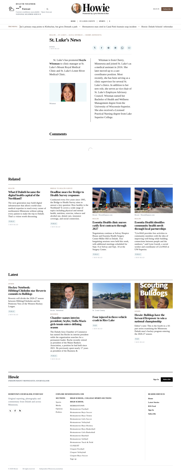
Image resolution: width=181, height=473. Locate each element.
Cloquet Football (77, 449)
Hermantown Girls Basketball (82, 432)
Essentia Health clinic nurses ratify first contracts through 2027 (109, 225)
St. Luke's (62, 35)
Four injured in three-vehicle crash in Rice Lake (109, 318)
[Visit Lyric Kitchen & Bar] (90, 9)
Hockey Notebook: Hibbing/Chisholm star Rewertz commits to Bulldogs (27, 290)
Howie (52, 47)
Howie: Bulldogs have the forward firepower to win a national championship (150, 318)
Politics (59, 412)
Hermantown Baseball (79, 436)
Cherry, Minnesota (93, 35)
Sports (102, 21)
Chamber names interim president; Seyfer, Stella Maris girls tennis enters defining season (68, 322)
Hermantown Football (79, 409)
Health (52, 35)
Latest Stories (153, 402)
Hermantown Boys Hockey (81, 426)
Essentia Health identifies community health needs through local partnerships (150, 225)
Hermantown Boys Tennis (81, 416)
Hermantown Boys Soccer (81, 412)
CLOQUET (74, 445)
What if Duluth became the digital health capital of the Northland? (24, 195)
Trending (13, 26)
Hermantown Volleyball (80, 422)
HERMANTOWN (77, 406)
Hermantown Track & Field (81, 442)
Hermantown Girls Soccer (81, 419)
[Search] (46, 9)
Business (54, 314)
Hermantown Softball (79, 439)
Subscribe (167, 9)
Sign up (73, 459)
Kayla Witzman (75, 35)
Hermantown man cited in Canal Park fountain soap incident (96, 26)
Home (73, 21)
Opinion (59, 409)
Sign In (156, 9)
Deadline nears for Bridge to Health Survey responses (67, 193)
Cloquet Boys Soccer (79, 455)
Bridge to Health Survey (61, 188)
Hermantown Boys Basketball (82, 429)
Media (58, 405)
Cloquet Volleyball (78, 452)
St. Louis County (87, 21)
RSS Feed (152, 406)
